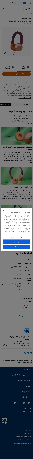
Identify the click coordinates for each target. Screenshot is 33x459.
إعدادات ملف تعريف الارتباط (16, 237)
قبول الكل (17, 246)
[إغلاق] (4, 210)
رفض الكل (16, 242)
